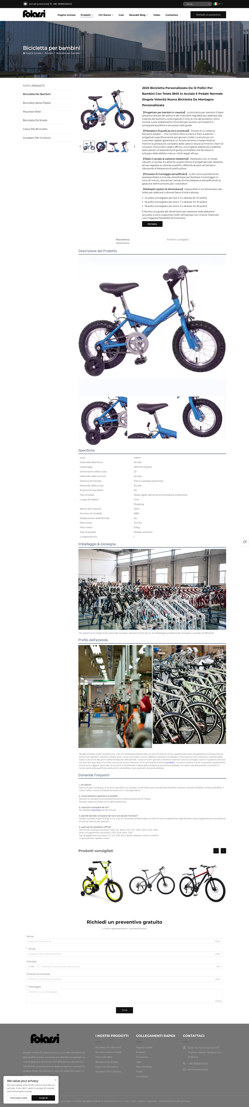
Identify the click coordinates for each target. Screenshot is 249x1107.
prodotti (170, 762)
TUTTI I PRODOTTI (34, 85)
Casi (121, 15)
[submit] (209, 4)
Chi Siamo (105, 15)
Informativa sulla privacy (174, 1101)
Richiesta (152, 224)
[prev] (80, 146)
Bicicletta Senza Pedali (37, 102)
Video (156, 15)
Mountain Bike (32, 111)
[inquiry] (244, 541)
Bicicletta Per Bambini (37, 94)
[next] (134, 146)
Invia (124, 1010)
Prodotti (86, 15)
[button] (216, 850)
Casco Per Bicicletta (35, 129)
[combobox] (33, 966)
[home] (34, 13)
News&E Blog (137, 15)
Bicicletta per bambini (68, 53)
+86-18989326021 (62, 4)
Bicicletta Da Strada (35, 120)
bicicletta (97, 810)
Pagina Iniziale (67, 15)
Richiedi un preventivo (208, 14)
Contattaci (171, 15)
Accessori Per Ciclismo (37, 137)
